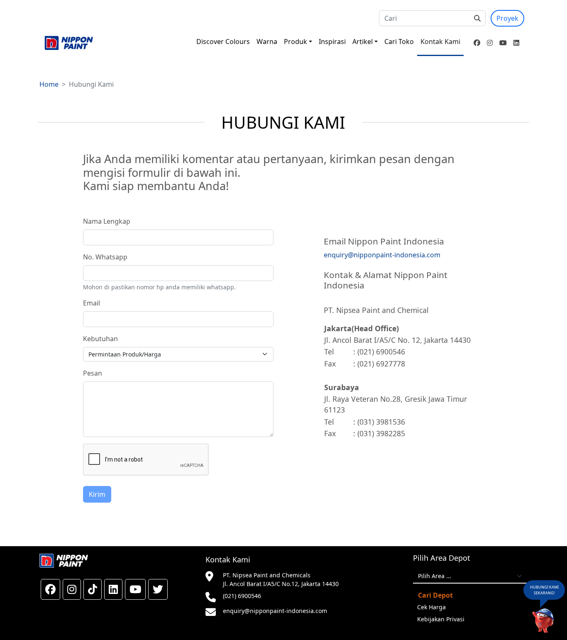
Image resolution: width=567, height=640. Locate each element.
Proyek (507, 18)
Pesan (92, 373)
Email (91, 303)
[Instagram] (490, 42)
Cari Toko (399, 41)
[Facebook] (477, 42)
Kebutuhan (100, 338)
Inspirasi (332, 41)
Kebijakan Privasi (440, 619)
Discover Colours (223, 41)
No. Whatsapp (105, 256)
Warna (267, 41)
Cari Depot (435, 595)
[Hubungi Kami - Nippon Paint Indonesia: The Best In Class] (68, 43)
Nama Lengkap (106, 221)
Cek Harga (431, 607)
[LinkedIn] (516, 42)
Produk (295, 41)
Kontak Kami (440, 41)
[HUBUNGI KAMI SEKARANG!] (542, 620)
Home (49, 84)
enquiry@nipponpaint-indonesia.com (275, 611)
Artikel (362, 41)
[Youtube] (503, 42)
